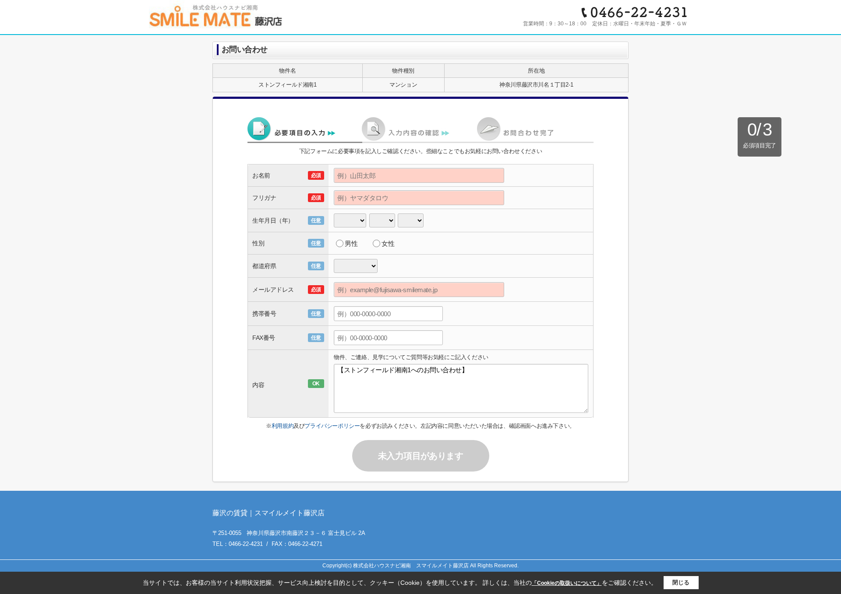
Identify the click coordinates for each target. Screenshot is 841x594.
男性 (351, 243)
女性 (388, 243)
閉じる (680, 582)
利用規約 (282, 426)
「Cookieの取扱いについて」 (567, 583)
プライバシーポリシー (332, 426)
